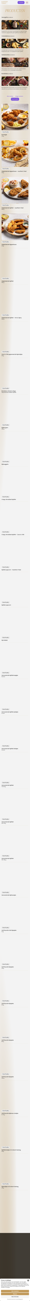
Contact (21, 2)
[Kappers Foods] (5, 2)
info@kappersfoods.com (15, 1275)
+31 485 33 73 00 (15, 1277)
